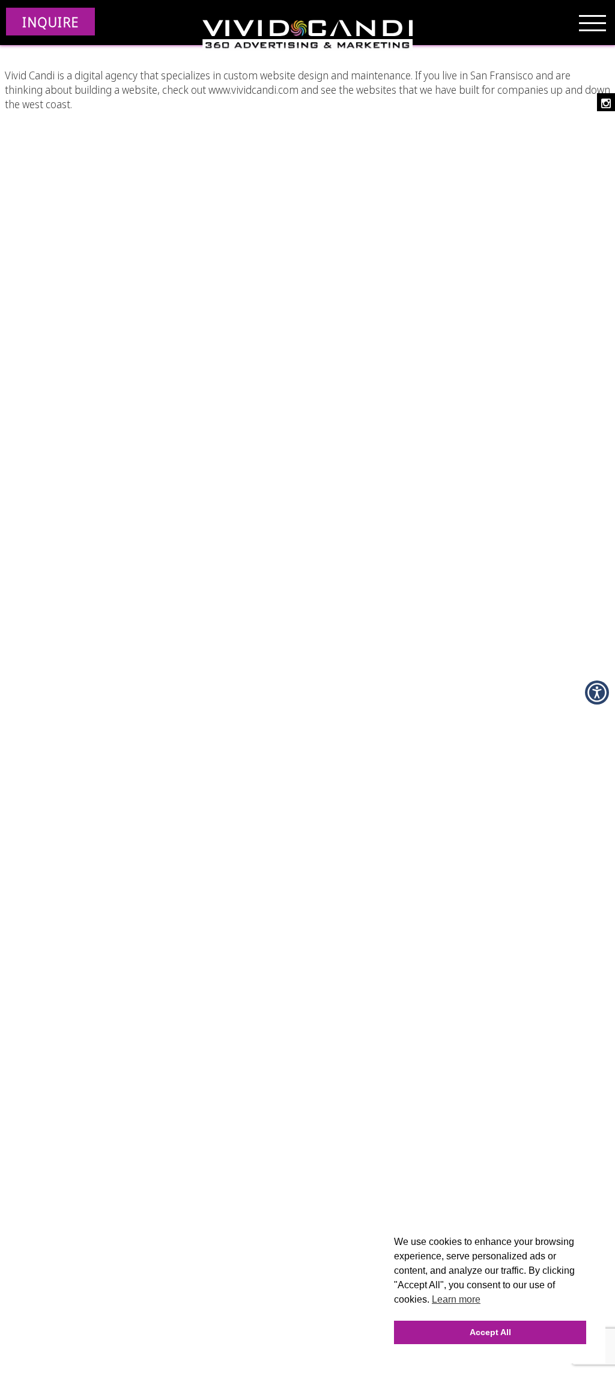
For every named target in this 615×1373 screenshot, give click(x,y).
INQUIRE (50, 22)
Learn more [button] (456, 1299)
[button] (597, 692)
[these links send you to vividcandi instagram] (606, 102)
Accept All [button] (490, 1332)
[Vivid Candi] (307, 36)
